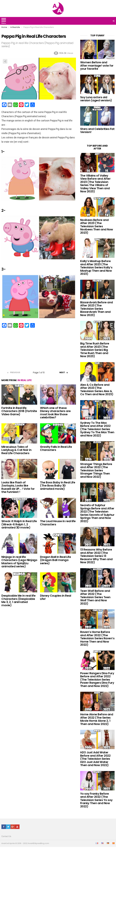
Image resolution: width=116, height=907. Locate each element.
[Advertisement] (38, 350)
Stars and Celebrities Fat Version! (97, 130)
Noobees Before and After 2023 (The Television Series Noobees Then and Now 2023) (96, 226)
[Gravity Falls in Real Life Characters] (58, 433)
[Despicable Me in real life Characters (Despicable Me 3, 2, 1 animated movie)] (19, 582)
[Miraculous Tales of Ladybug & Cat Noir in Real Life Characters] (19, 433)
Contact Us (6, 836)
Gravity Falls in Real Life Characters (56, 448)
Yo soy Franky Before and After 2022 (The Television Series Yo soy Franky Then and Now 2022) (96, 800)
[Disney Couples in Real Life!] (58, 582)
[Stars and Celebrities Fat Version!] (97, 116)
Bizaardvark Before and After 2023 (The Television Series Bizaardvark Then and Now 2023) (96, 308)
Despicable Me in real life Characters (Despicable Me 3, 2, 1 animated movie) (18, 600)
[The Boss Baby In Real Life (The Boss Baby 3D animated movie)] (58, 469)
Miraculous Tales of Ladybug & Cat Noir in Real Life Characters (16, 450)
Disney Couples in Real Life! (55, 597)
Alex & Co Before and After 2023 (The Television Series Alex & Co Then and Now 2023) (96, 389)
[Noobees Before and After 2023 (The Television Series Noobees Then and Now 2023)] (97, 207)
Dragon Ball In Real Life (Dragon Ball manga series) (55, 560)
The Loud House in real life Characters (58, 522)
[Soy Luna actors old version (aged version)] (97, 84)
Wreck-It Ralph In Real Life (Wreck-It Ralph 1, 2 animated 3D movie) (19, 524)
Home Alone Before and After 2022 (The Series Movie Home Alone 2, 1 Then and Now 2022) (96, 719)
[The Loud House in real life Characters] (58, 508)
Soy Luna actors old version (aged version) (96, 98)
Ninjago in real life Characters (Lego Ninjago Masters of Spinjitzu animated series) (19, 561)
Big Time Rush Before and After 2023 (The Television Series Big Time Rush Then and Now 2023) (94, 349)
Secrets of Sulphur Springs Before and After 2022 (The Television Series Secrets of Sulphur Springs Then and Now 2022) (97, 513)
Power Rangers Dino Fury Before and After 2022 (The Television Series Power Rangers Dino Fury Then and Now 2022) (97, 679)
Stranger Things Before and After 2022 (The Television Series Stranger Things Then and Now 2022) (96, 470)
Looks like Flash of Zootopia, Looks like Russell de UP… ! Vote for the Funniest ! (18, 487)
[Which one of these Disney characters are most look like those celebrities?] (58, 394)
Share (5, 61)
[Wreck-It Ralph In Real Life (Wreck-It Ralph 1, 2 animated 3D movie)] (19, 508)
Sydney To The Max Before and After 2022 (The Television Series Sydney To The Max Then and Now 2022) (97, 429)
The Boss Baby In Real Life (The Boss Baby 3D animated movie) (57, 485)
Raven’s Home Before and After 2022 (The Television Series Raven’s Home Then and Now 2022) (97, 638)
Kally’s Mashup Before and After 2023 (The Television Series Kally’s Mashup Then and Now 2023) (96, 267)
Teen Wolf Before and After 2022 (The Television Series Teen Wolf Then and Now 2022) (95, 597)
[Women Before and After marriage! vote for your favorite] (97, 49)
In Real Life (25, 380)
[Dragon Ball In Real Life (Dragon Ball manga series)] (58, 543)
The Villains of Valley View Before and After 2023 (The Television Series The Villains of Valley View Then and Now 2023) (95, 183)
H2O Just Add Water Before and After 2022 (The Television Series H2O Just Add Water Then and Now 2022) (95, 758)
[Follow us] (113, 21)
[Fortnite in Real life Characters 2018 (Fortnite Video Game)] (19, 394)
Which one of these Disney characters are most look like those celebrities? (55, 413)
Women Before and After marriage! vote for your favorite (96, 65)
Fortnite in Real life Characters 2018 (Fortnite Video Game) (19, 411)
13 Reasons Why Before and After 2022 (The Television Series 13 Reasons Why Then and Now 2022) (96, 556)
